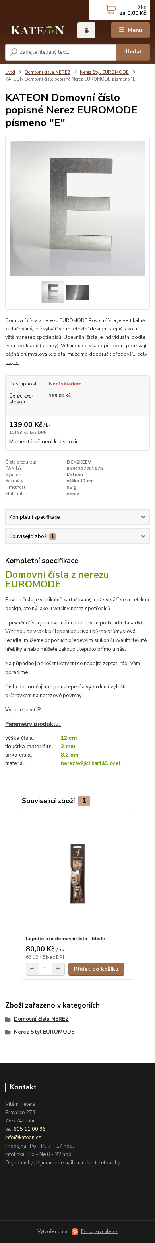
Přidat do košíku (96, 969)
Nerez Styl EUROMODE (104, 72)
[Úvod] (35, 30)
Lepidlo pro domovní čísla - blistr (65, 938)
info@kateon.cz (23, 1137)
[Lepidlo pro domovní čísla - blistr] (78, 874)
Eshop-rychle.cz (99, 1231)
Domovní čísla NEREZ (47, 72)
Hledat (132, 51)
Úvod (10, 72)
